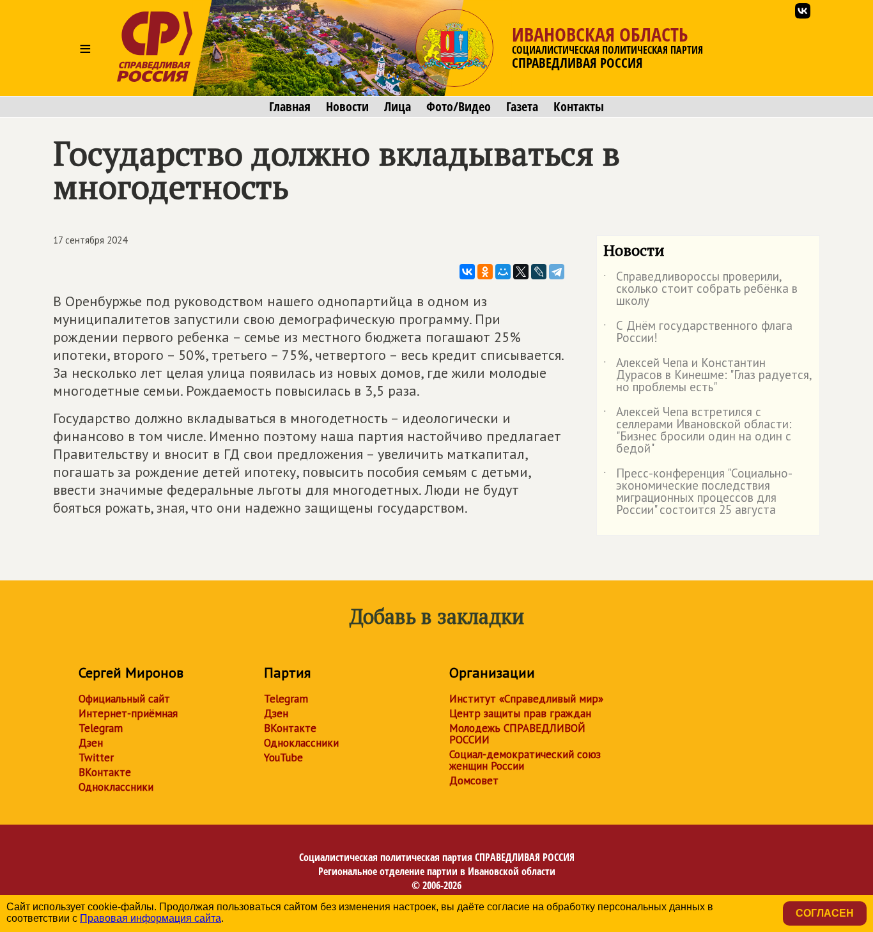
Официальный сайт (124, 698)
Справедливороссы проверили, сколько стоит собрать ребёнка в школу (700, 289)
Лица (397, 107)
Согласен (825, 913)
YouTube (283, 757)
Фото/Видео (458, 107)
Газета (522, 107)
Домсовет (473, 780)
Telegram (101, 728)
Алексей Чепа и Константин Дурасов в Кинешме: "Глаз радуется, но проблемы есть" (707, 375)
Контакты (578, 107)
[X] (521, 271)
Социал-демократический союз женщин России (525, 760)
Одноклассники (116, 787)
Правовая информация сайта (150, 918)
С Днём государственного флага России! (697, 332)
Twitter (96, 757)
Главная (290, 107)
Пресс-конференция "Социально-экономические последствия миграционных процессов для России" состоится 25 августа (697, 492)
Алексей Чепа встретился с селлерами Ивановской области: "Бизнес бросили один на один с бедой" (697, 431)
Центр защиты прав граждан (520, 713)
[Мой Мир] (503, 271)
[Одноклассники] (485, 271)
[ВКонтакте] (467, 271)
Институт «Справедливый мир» (526, 698)
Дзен (91, 743)
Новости (347, 107)
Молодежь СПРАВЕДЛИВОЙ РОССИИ (517, 733)
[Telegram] (556, 271)
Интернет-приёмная (128, 713)
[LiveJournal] (538, 271)
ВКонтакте (105, 772)
